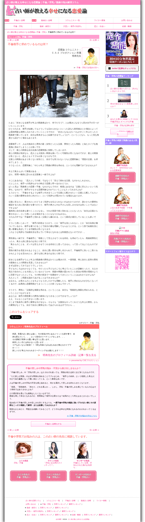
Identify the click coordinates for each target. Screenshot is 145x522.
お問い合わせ (126, 20)
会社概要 (58, 519)
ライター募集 (99, 20)
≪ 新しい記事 (13, 40)
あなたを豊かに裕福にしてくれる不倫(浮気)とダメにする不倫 (124, 120)
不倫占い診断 (19, 20)
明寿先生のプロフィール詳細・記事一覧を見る (69, 355)
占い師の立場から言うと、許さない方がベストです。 (124, 90)
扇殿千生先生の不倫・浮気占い (122, 177)
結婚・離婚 (126, 26)
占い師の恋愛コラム (33, 501)
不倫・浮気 (18, 26)
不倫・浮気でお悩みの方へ (88, 67)
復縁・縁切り (45, 26)
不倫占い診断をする (53, 424)
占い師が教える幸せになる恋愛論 (78, 519)
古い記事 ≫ (94, 40)
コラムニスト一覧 (72, 20)
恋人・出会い (99, 26)
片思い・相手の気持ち (72, 26)
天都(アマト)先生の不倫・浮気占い (122, 240)
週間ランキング (75, 504)
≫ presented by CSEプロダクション (84, 360)
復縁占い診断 (46, 20)
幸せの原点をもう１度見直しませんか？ (124, 105)
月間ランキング (60, 504)
